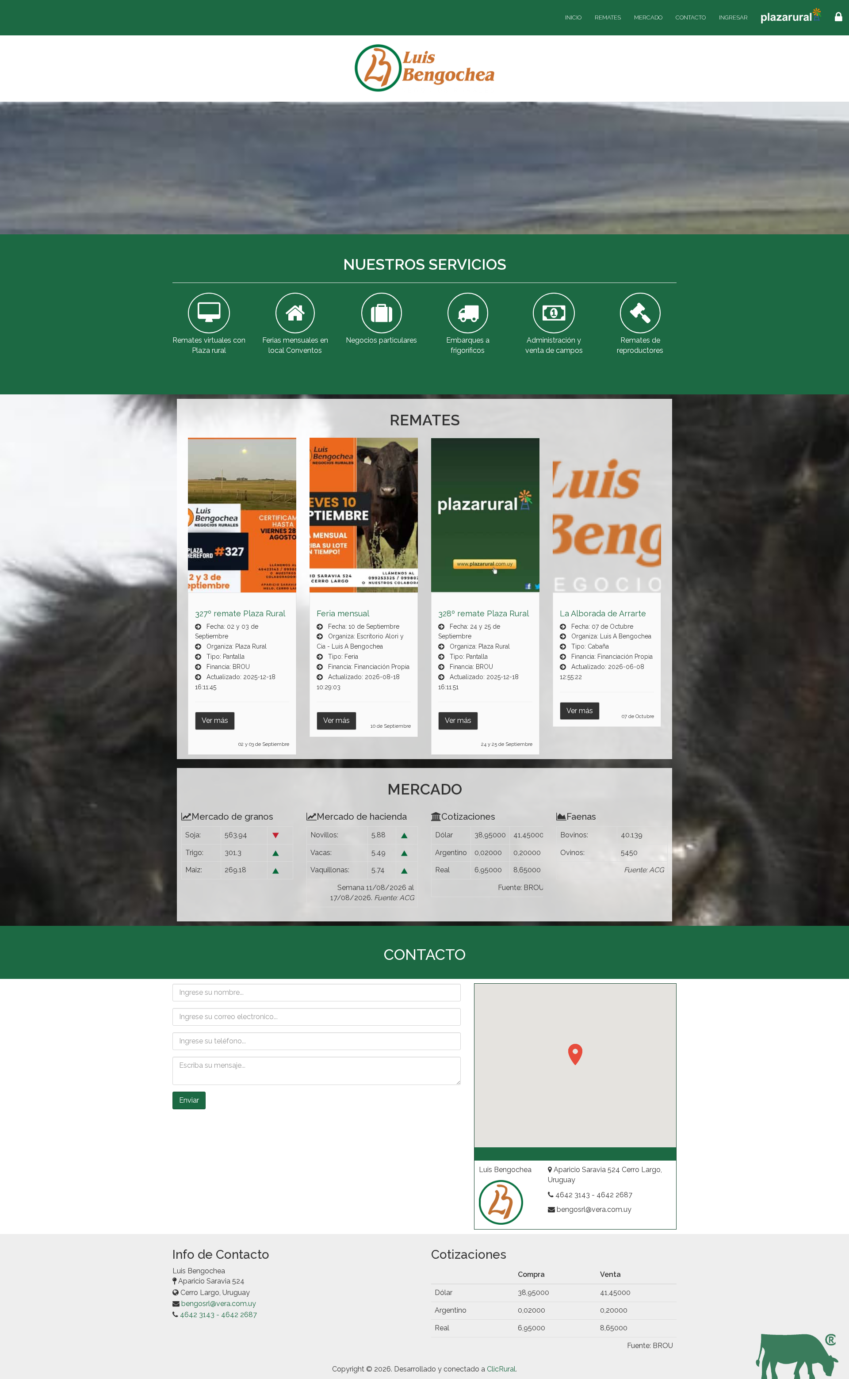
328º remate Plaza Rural (483, 613)
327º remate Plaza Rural (240, 613)
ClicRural (501, 1369)
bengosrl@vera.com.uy (218, 1303)
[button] (575, 1054)
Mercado (648, 17)
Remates (608, 17)
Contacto (691, 17)
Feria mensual (343, 613)
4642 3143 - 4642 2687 (218, 1314)
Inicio (573, 17)
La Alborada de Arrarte (603, 613)
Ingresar (733, 17)
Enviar (189, 1100)
